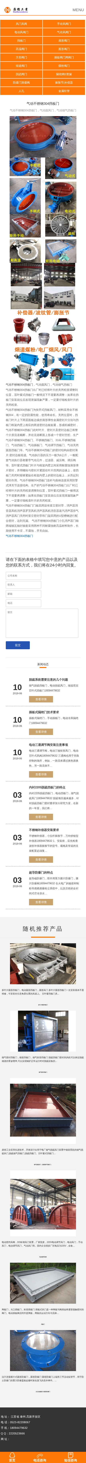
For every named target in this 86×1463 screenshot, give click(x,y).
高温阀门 (21, 49)
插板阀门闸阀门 (64, 57)
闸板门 (43, 1324)
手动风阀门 (64, 23)
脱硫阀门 (21, 74)
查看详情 (41, 699)
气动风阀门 (64, 32)
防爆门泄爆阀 (21, 82)
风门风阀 (21, 23)
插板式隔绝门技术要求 (44, 712)
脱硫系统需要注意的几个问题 (48, 679)
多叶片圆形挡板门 (43, 1004)
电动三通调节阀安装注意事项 (48, 744)
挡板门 (21, 40)
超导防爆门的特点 (41, 872)
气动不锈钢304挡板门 (19, 384)
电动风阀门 (21, 32)
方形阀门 (21, 57)
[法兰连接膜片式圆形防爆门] (43, 1332)
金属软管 (64, 91)
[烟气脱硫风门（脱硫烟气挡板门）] (43, 1080)
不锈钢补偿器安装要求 (44, 830)
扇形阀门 (64, 40)
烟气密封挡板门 (43, 1072)
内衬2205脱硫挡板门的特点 (47, 787)
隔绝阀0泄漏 (64, 74)
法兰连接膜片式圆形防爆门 (43, 1391)
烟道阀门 (21, 65)
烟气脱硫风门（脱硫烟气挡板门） (43, 1164)
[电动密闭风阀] (43, 1173)
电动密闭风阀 (43, 1257)
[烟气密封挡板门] (43, 1013)
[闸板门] (43, 1265)
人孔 (21, 91)
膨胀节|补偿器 (64, 82)
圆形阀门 (64, 49)
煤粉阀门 (64, 65)
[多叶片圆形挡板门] (43, 946)
